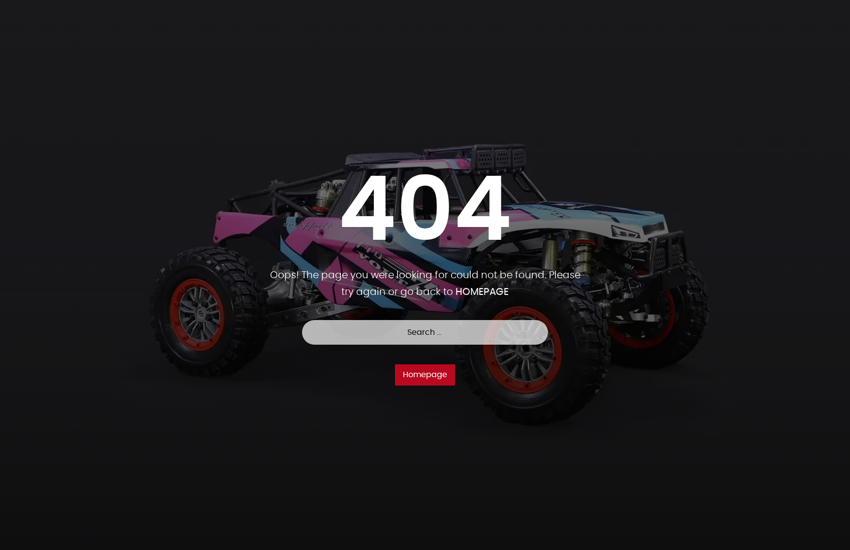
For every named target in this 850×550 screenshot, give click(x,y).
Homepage (425, 375)
